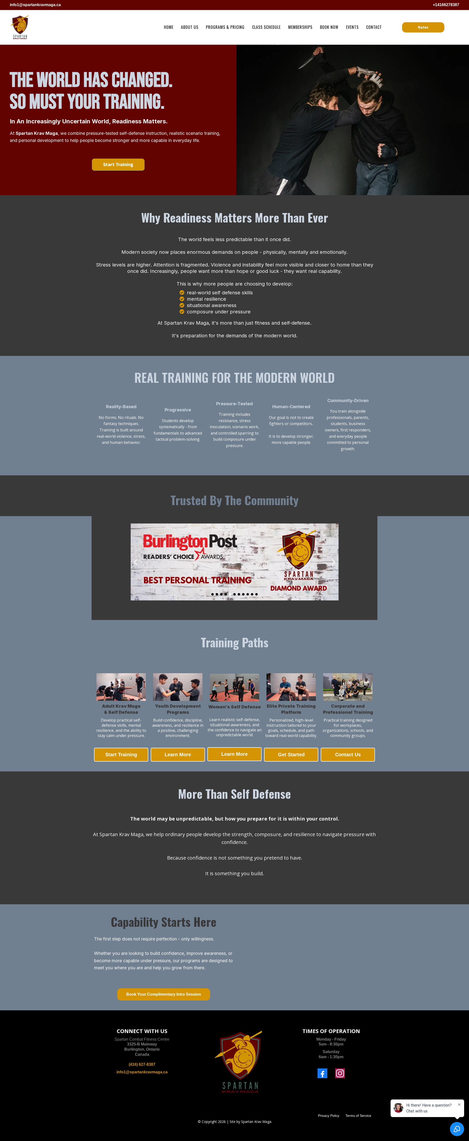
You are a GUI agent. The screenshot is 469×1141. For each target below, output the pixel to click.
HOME (168, 27)
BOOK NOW (329, 27)
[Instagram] (340, 1073)
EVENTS (352, 27)
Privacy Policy (328, 1116)
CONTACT (374, 27)
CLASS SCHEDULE (266, 27)
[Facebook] (322, 1073)
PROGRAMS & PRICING (225, 27)
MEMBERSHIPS (300, 27)
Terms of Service (358, 1116)
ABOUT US (189, 27)
